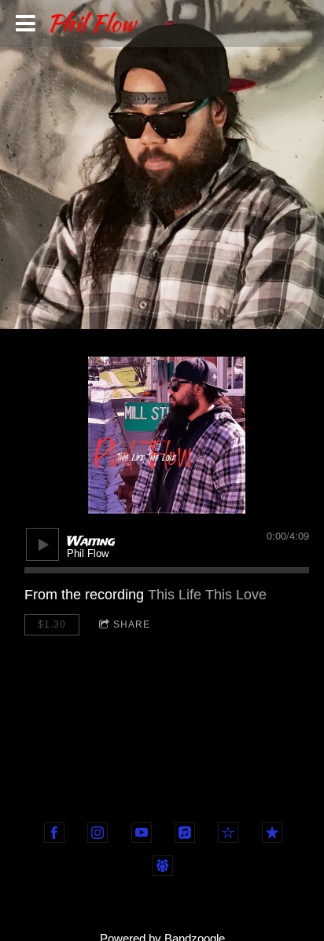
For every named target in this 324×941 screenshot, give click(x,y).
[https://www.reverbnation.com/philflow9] (228, 832)
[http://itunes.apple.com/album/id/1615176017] (185, 832)
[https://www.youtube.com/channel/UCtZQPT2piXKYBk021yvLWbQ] (141, 832)
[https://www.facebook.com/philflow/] (54, 832)
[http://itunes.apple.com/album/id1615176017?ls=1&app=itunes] (272, 832)
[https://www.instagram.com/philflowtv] (97, 832)
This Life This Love (207, 594)
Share (131, 624)
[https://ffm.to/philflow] (163, 865)
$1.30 (52, 624)
